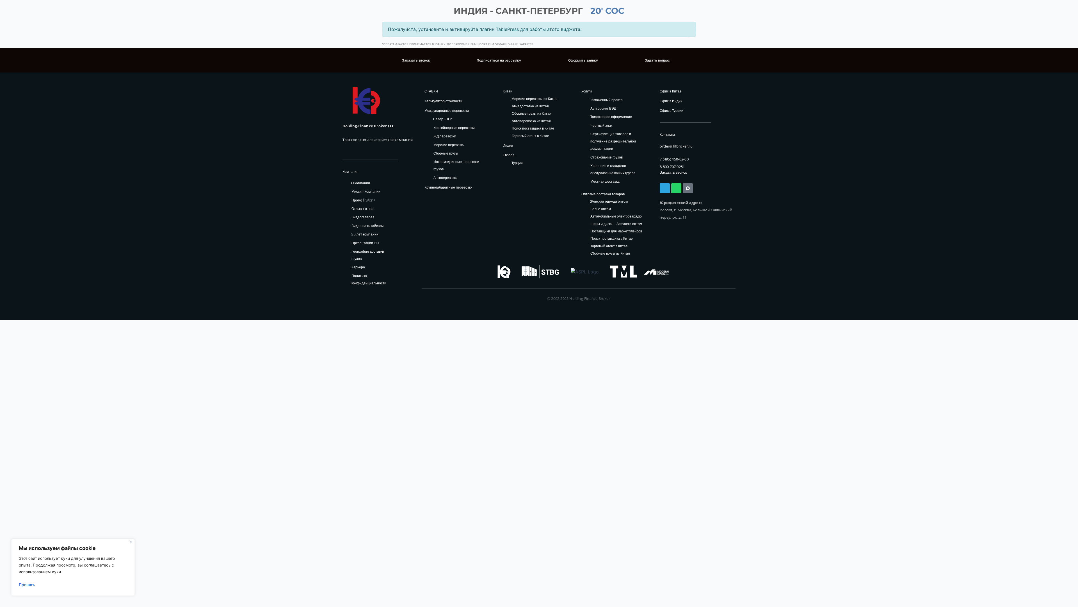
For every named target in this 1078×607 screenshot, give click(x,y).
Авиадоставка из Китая (530, 106)
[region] (73, 567)
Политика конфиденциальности (368, 279)
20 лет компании (364, 234)
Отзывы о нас (362, 208)
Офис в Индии (671, 101)
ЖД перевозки (444, 136)
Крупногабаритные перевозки (448, 187)
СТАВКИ (431, 91)
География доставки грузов (367, 255)
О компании (360, 183)
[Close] (131, 541)
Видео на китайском (367, 225)
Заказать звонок (673, 172)
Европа (509, 155)
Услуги (586, 91)
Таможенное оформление (611, 116)
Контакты (667, 134)
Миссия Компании (365, 191)
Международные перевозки (446, 110)
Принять (27, 584)
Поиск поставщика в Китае (533, 128)
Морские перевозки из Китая (534, 99)
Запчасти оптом (629, 224)
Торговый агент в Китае (530, 136)
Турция (517, 162)
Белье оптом (600, 209)
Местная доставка (605, 181)
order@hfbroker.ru (676, 146)
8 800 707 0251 (672, 166)
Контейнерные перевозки (454, 127)
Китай (507, 91)
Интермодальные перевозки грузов (456, 165)
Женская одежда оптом (609, 202)
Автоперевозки (445, 177)
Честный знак (601, 125)
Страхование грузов (606, 157)
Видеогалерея (362, 217)
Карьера (358, 267)
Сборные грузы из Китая (531, 114)
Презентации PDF (365, 243)
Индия (508, 145)
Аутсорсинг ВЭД (603, 108)
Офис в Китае (671, 91)
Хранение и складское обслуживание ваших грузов (612, 169)
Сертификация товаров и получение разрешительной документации (613, 141)
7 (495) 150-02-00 (674, 159)
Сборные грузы (445, 153)
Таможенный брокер (606, 100)
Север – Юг (442, 119)
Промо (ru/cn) (363, 200)
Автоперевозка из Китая (531, 121)
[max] (688, 188)
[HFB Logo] (366, 100)
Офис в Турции (671, 110)
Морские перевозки (449, 144)
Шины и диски (601, 224)
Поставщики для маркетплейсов (616, 231)
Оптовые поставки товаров (603, 194)
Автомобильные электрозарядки (616, 216)
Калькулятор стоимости (443, 101)
